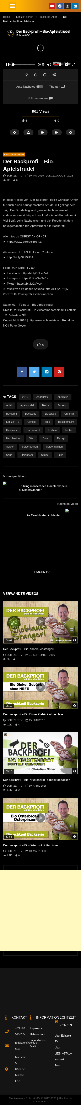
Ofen (31, 438)
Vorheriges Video (14, 476)
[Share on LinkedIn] (47, 372)
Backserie (30, 413)
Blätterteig (50, 413)
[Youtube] (52, 6)
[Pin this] (59, 372)
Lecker (69, 430)
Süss (60, 455)
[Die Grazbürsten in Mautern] (71, 515)
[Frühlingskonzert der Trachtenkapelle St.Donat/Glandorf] (9, 488)
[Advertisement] (40, 910)
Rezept (61, 438)
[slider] (23, 65)
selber (10, 446)
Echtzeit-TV (14, 175)
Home (6, 16)
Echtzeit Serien (24, 16)
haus (47, 421)
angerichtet (42, 397)
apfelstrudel (27, 405)
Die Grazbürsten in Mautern (44, 515)
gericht (31, 421)
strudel (45, 455)
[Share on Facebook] (22, 372)
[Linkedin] (75, 6)
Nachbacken (13, 438)
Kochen (52, 430)
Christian (69, 413)
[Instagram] (67, 6)
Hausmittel (12, 430)
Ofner (46, 438)
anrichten (63, 397)
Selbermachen (54, 446)
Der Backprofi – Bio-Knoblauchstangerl (28, 649)
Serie (9, 455)
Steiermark (27, 455)
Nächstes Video (67, 503)
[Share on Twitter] (34, 372)
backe (45, 405)
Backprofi (11, 413)
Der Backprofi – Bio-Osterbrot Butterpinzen (31, 845)
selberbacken (30, 446)
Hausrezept (33, 430)
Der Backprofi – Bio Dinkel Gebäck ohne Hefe (33, 714)
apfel (9, 405)
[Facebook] (59, 6)
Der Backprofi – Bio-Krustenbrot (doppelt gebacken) (37, 779)
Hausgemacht (66, 421)
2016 (25, 397)
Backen (62, 405)
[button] (12, 6)
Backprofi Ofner (48, 16)
